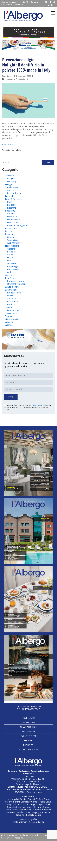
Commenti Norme (15, 281)
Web (9, 272)
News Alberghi (12, 245)
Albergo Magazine (9, 2)
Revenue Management (18, 225)
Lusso (10, 257)
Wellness (9, 324)
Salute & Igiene (12, 286)
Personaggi (12, 266)
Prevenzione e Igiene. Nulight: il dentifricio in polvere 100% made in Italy (26, 65)
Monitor (11, 260)
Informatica (12, 301)
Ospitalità (11, 263)
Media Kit (24, 2)
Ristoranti (11, 207)
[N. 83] (28, 463)
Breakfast (11, 251)
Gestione (11, 237)
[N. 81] (28, 599)
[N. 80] (28, 669)
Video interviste (12, 319)
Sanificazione (11, 289)
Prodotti (11, 204)
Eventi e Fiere (13, 219)
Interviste (9, 231)
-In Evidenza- (11, 175)
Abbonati (19, 5)
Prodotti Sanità (22, 79)
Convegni (9, 178)
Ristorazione (13, 269)
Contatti (34, 2)
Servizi (10, 295)
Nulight (18, 150)
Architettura (12, 187)
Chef (9, 202)
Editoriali (9, 196)
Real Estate (10, 278)
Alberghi (11, 248)
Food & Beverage (13, 199)
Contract (11, 190)
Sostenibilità (13, 240)
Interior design (14, 193)
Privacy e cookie (34, 792)
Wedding (9, 322)
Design (8, 184)
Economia (12, 216)
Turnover (9, 316)
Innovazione (11, 228)
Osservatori (12, 313)
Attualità (11, 213)
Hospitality (10, 210)
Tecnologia (10, 298)
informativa (36, 405)
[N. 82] (28, 531)
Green (10, 254)
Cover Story (10, 181)
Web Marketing (14, 242)
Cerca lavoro (6, 5)
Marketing (10, 234)
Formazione (13, 222)
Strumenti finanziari (16, 283)
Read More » (8, 144)
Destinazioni (13, 310)
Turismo (9, 307)
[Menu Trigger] (53, 13)
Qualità (8, 275)
